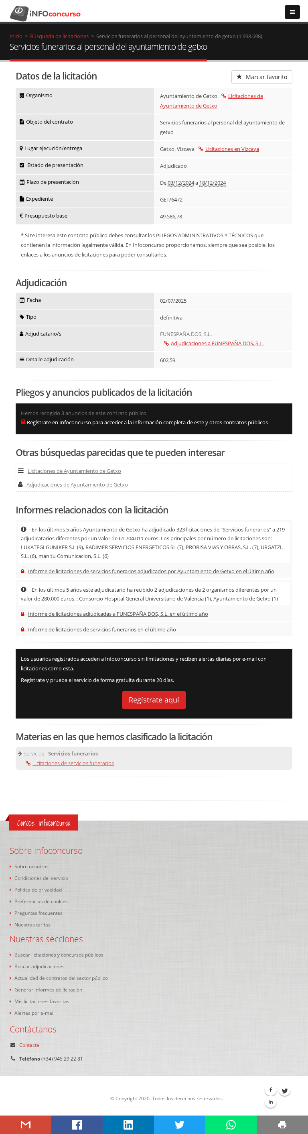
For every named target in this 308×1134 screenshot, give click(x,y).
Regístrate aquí (154, 699)
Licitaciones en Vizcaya (232, 149)
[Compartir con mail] (25, 1125)
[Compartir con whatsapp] (231, 1125)
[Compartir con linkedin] (128, 1125)
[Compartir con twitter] (179, 1125)
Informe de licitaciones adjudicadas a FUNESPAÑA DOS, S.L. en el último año (118, 613)
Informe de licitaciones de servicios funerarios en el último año (102, 629)
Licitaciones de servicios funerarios (73, 763)
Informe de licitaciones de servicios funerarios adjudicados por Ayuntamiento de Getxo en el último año (151, 571)
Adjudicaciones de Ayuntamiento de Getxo (77, 484)
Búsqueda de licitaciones (59, 36)
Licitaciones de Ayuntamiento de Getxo (74, 470)
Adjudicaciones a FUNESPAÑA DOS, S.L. (217, 343)
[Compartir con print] (282, 1125)
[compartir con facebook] (77, 1125)
